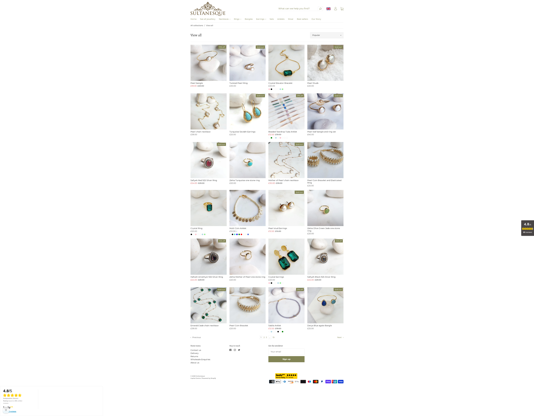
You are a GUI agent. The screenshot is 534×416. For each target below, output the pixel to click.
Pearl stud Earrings (277, 228)
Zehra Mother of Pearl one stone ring (247, 277)
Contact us (196, 350)
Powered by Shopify (209, 378)
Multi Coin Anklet (237, 228)
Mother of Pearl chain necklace (283, 180)
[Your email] (286, 352)
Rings (237, 19)
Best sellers (302, 19)
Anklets (281, 19)
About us (195, 362)
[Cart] (341, 9)
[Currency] (328, 9)
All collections (197, 25)
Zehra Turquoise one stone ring (244, 180)
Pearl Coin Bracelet (238, 325)
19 (274, 337)
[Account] (335, 9)
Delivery (195, 353)
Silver (290, 19)
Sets (272, 19)
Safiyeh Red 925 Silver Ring (204, 180)
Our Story (316, 19)
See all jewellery (207, 19)
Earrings (260, 19)
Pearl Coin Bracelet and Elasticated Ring (324, 181)
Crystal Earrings (276, 277)
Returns (194, 356)
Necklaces (224, 19)
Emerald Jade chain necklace (204, 325)
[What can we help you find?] (300, 8)
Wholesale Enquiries (200, 359)
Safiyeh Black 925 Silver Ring (321, 277)
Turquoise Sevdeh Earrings (242, 131)
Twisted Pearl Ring (238, 83)
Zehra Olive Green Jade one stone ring (323, 229)
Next (339, 337)
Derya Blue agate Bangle (319, 325)
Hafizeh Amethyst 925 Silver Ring (207, 277)
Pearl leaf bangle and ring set (321, 131)
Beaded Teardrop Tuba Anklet (282, 131)
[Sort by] (326, 35)
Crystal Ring (196, 228)
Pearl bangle (197, 83)
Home (193, 19)
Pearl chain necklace (200, 131)
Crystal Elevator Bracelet (280, 83)
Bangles (249, 19)
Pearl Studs (312, 83)
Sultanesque (200, 376)
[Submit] (320, 8)
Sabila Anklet (274, 325)
